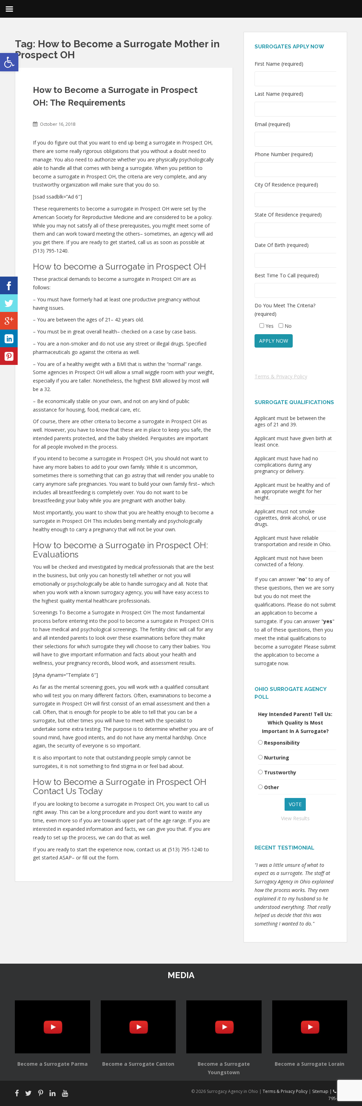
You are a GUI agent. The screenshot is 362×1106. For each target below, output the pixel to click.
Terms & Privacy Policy (281, 376)
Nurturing (276, 757)
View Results (295, 818)
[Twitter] (9, 303)
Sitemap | (322, 1091)
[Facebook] (9, 285)
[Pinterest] (9, 356)
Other (271, 787)
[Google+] (9, 321)
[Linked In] (9, 338)
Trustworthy (280, 772)
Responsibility (282, 742)
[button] (9, 62)
